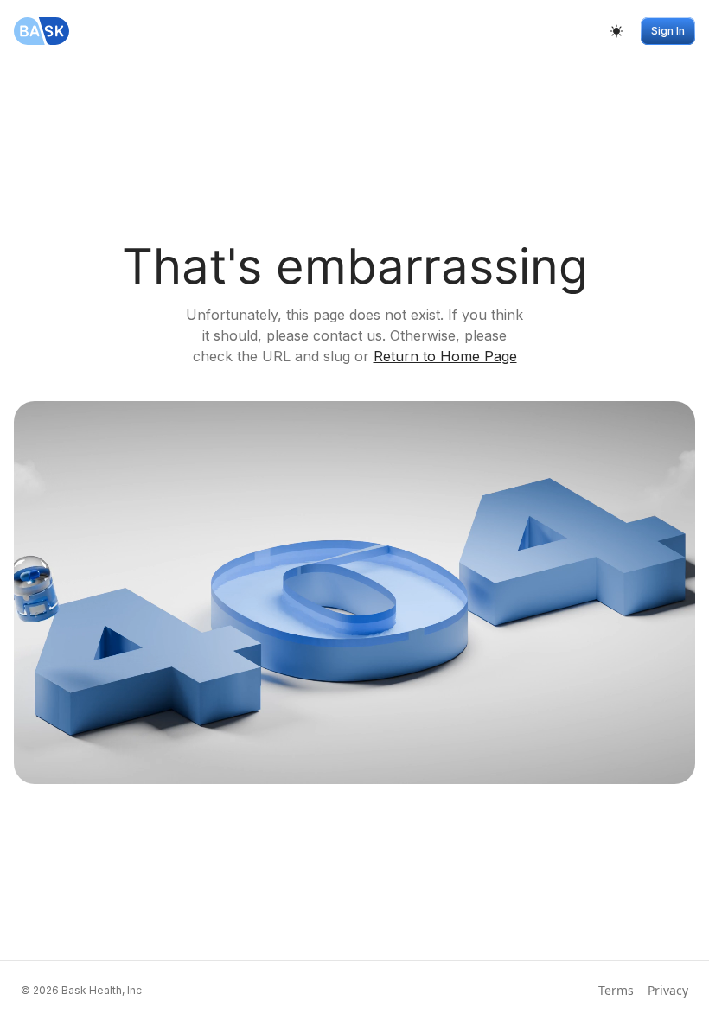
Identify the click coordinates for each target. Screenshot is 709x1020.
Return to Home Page (445, 356)
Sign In (668, 30)
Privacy (668, 990)
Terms (616, 990)
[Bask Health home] (41, 31)
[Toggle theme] (616, 31)
